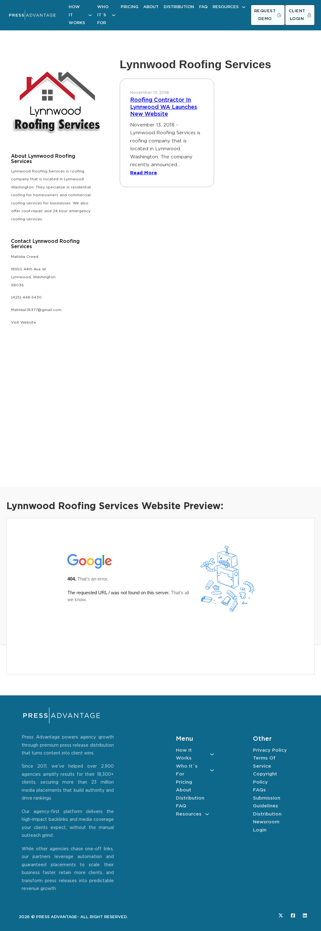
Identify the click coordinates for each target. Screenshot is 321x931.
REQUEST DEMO (265, 15)
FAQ (203, 7)
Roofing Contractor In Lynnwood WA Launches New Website (163, 107)
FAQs (259, 790)
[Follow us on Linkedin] (305, 915)
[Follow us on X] (280, 915)
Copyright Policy (265, 778)
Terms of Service (264, 762)
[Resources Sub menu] (244, 7)
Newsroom (266, 822)
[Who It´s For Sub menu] (114, 15)
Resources (226, 7)
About (151, 7)
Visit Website (23, 322)
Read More (143, 173)
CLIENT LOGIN (297, 15)
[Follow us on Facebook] (293, 915)
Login (259, 830)
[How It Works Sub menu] (90, 15)
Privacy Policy (270, 750)
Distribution (179, 7)
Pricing (129, 7)
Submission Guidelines (266, 802)
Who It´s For (102, 15)
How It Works (77, 15)
